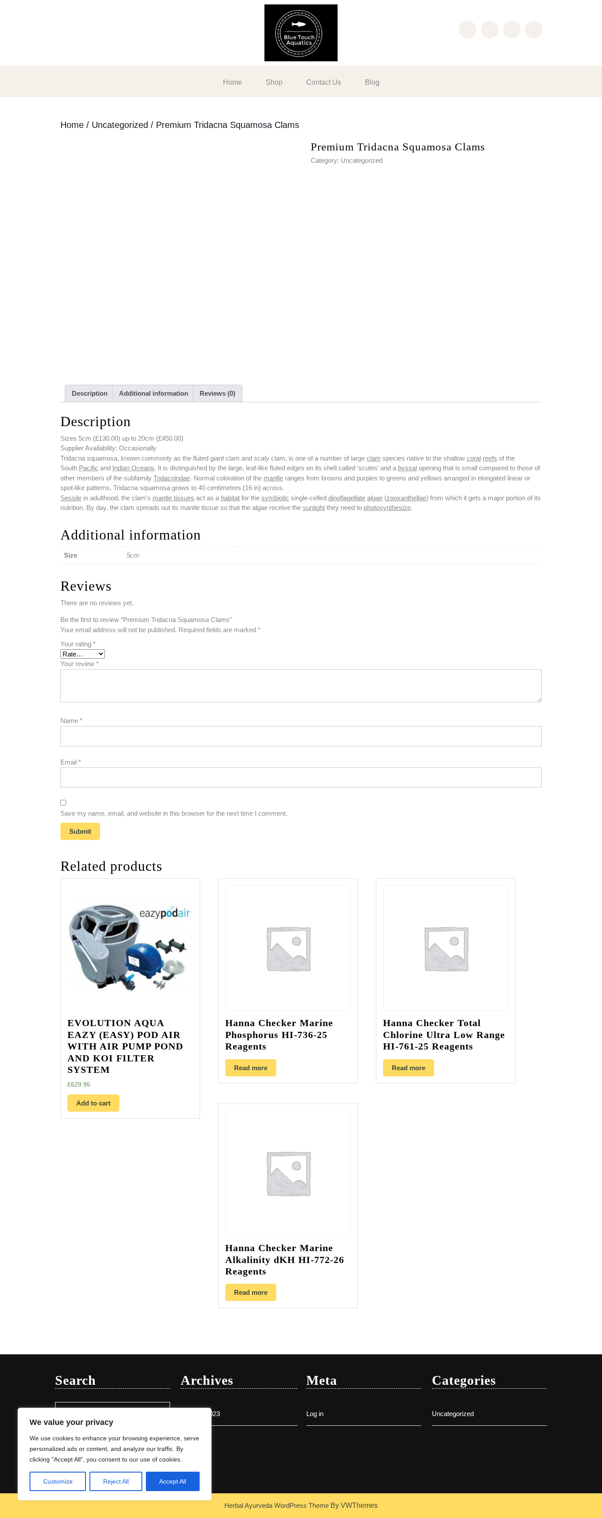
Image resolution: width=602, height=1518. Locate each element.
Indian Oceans (133, 468)
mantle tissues (173, 498)
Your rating (78, 644)
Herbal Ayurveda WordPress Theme (276, 1505)
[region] (115, 1454)
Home (232, 82)
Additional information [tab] (153, 393)
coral (474, 458)
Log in (314, 1413)
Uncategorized (120, 125)
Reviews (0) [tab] (217, 393)
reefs (490, 458)
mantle (273, 478)
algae (375, 498)
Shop (274, 82)
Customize (58, 1481)
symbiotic (275, 498)
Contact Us (323, 82)
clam (374, 458)
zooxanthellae (406, 498)
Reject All (116, 1481)
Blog (372, 82)
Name (71, 720)
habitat (230, 498)
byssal (407, 468)
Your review (79, 663)
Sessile (71, 498)
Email (70, 762)
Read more (251, 1068)
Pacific (88, 468)
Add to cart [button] (93, 1103)
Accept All (172, 1481)
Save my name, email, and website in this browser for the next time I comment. (173, 813)
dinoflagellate (346, 498)
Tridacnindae (171, 478)
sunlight (314, 507)
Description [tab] (90, 393)
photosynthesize (387, 507)
